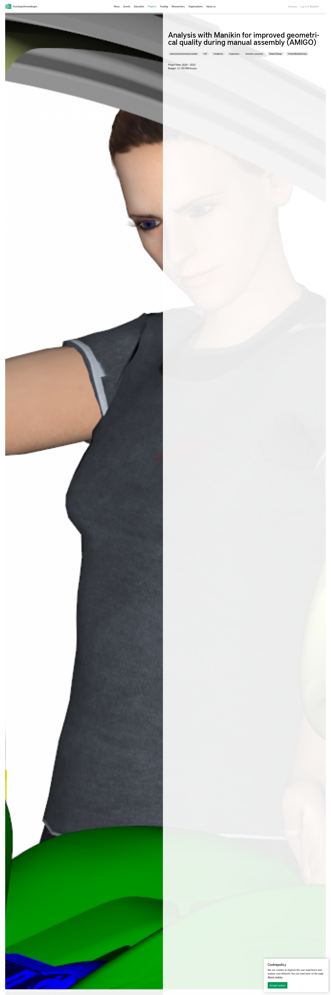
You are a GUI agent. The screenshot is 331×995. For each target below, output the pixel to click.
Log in (303, 6)
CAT (205, 53)
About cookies (275, 977)
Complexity (218, 53)
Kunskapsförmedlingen (25, 6)
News (117, 6)
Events (126, 6)
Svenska (292, 6)
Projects (152, 6)
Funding (164, 6)
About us (211, 6)
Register (314, 6)
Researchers (178, 6)
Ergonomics (234, 53)
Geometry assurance (254, 53)
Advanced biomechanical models (183, 53)
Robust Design (275, 53)
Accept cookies (277, 985)
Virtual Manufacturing (297, 53)
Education (139, 6)
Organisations (195, 6)
